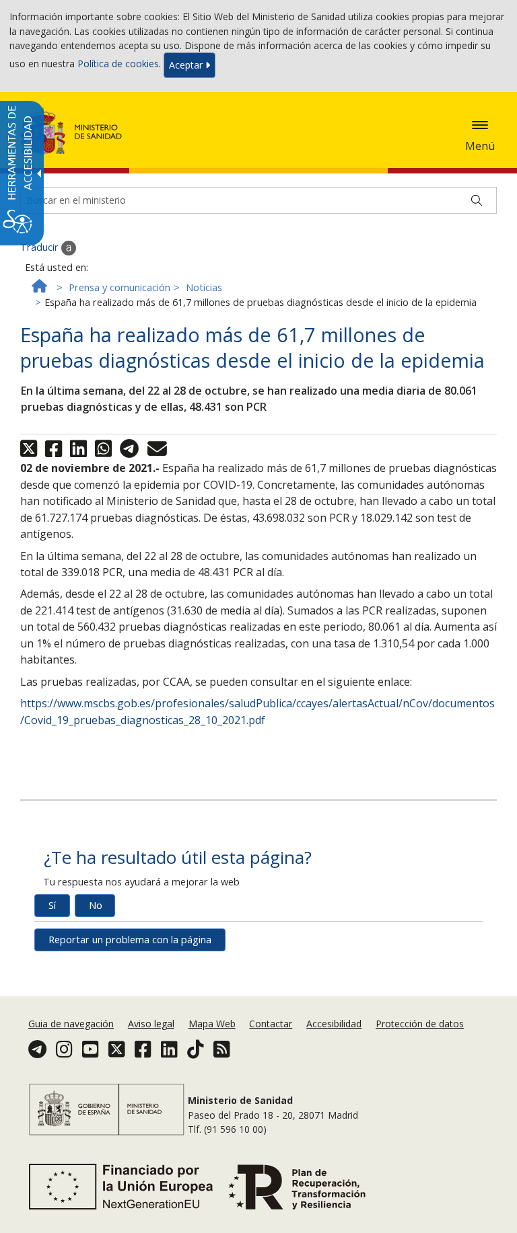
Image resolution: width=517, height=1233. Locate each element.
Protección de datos (420, 1023)
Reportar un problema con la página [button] (129, 939)
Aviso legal (151, 1023)
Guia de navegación (71, 1023)
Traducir (40, 247)
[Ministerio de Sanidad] (71, 131)
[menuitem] (72, 1023)
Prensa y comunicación (119, 287)
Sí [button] (52, 905)
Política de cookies (118, 64)
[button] (480, 125)
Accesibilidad (333, 1023)
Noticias (204, 287)
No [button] (95, 905)
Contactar (270, 1023)
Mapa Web (212, 1023)
